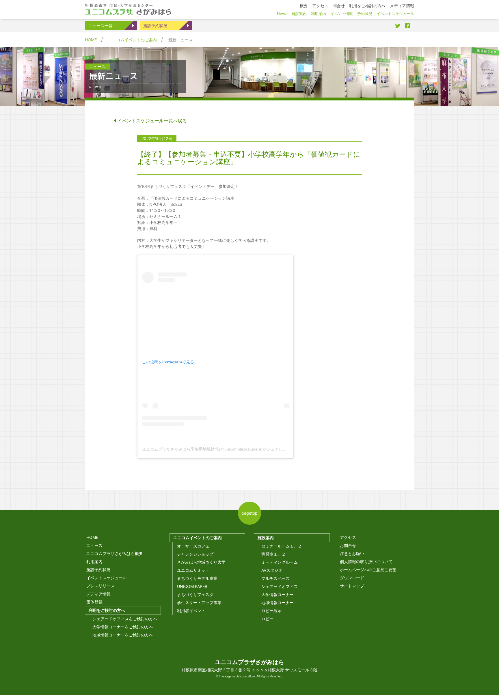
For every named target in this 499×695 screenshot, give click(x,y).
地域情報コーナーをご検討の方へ (122, 634)
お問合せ (348, 545)
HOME (91, 39)
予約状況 (364, 13)
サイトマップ (352, 585)
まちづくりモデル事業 (197, 578)
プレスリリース (100, 585)
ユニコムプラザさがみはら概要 (114, 553)
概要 (304, 5)
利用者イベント (191, 610)
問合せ (339, 5)
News (282, 13)
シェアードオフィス (279, 586)
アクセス (348, 537)
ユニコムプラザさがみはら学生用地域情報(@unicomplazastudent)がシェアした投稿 (218, 449)
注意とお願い (352, 553)
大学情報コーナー (277, 594)
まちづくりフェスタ (195, 594)
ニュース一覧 (100, 25)
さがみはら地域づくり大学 (201, 562)
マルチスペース (275, 578)
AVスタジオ (271, 570)
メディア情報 (98, 593)
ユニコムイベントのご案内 (132, 39)
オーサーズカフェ (193, 545)
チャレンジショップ (195, 554)
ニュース (94, 545)
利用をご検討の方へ (107, 610)
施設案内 (266, 537)
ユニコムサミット (193, 570)
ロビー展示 (271, 610)
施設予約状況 (155, 25)
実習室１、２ (273, 554)
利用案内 (94, 561)
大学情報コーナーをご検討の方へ (122, 626)
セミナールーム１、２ (281, 545)
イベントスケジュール (106, 577)
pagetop (249, 513)
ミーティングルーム (279, 562)
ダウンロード (352, 577)
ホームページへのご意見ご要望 (368, 569)
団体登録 (94, 601)
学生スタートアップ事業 (199, 602)
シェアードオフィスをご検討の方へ (124, 618)
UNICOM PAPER (192, 586)
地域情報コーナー (277, 602)
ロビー (267, 618)
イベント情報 (341, 13)
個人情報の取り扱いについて (366, 561)
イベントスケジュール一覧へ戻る (151, 121)
